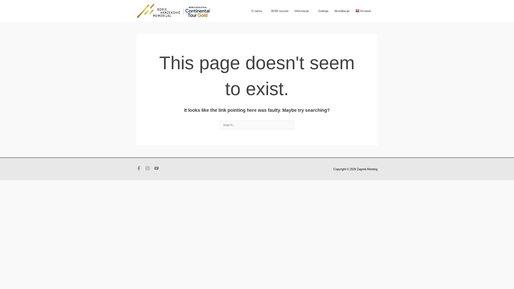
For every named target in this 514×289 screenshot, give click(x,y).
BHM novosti (279, 11)
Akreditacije (342, 11)
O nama (256, 11)
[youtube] (157, 168)
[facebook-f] (141, 168)
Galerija (323, 11)
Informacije (301, 11)
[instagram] (149, 168)
